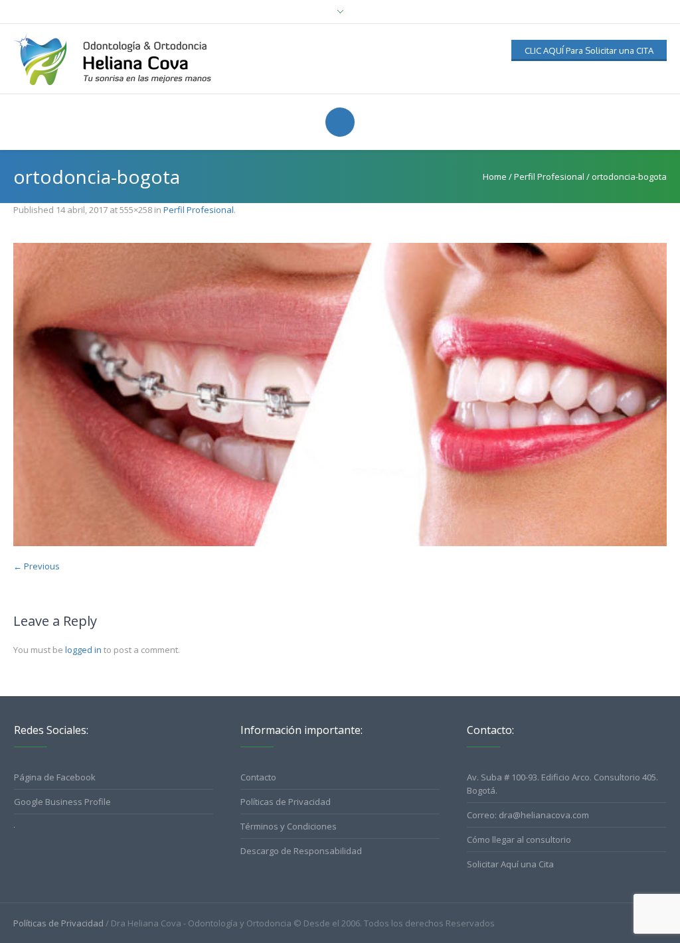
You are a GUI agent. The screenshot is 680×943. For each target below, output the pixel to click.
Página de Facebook (55, 777)
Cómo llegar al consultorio (519, 839)
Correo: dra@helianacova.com (528, 815)
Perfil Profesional (549, 176)
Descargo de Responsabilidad (301, 851)
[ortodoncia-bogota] (340, 394)
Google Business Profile (62, 802)
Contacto (258, 777)
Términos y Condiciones (288, 826)
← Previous (36, 566)
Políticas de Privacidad (285, 802)
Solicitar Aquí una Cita (510, 864)
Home (495, 176)
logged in (83, 650)
